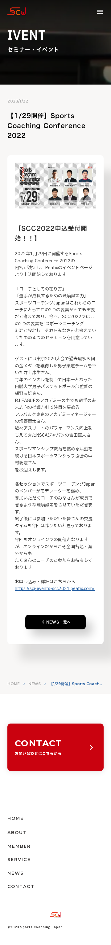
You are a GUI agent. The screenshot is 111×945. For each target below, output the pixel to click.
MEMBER (19, 846)
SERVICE (19, 859)
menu (100, 11)
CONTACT (21, 886)
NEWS (34, 683)
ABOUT (17, 832)
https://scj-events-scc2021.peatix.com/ (55, 588)
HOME (13, 683)
